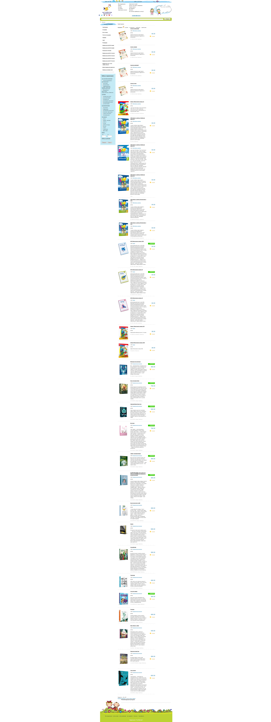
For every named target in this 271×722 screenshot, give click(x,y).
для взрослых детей (107, 96)
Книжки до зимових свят (108, 69)
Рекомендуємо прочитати (137, 363)
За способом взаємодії (107, 78)
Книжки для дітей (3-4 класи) (109, 55)
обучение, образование (107, 112)
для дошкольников (106, 97)
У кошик (153, 36)
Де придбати (132, 8)
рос (106, 1)
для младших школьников (108, 100)
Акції (104, 40)
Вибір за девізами (106, 138)
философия (105, 130)
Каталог (103, 22)
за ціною (126, 27)
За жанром (104, 116)
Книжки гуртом (132, 7)
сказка (104, 127)
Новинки (104, 37)
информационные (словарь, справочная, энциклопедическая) (106, 87)
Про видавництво (121, 4)
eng (110, 1)
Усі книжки (120, 8)
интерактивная (106, 84)
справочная (105, 129)
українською (143, 27)
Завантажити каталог (122, 10)
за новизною (132, 27)
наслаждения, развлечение (108, 110)
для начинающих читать (108, 102)
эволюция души (106, 115)
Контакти (131, 10)
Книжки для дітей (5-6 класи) (109, 58)
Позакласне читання (107, 50)
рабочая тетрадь (106, 124)
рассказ (104, 126)
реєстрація (139, 1)
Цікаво (134, 243)
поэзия (104, 123)
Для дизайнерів (123, 716)
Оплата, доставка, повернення (135, 5)
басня (104, 118)
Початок (119, 698)
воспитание (105, 107)
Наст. (131, 698)
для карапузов (106, 99)
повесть (104, 121)
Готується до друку (107, 35)
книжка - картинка (106, 120)
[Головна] (101, 22)
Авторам (120, 7)
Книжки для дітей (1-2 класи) (109, 53)
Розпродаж (105, 42)
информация (105, 109)
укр (108, 1)
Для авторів (115, 716)
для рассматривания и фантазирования (107, 81)
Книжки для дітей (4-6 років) (108, 48)
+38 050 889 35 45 (136, 15)
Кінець (134, 698)
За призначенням (106, 105)
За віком (104, 94)
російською (138, 27)
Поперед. (123, 698)
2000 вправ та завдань (137, 30)
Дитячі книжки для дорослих (109, 67)
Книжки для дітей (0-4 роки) (108, 45)
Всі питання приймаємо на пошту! (136, 11)
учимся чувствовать (107, 113)
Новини (119, 5)
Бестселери (105, 32)
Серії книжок (105, 27)
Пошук (167, 19)
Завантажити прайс (133, 4)
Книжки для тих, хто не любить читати (107, 64)
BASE (103, 132)
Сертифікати (141, 716)
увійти (135, 1)
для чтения (105, 83)
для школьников (106, 103)
